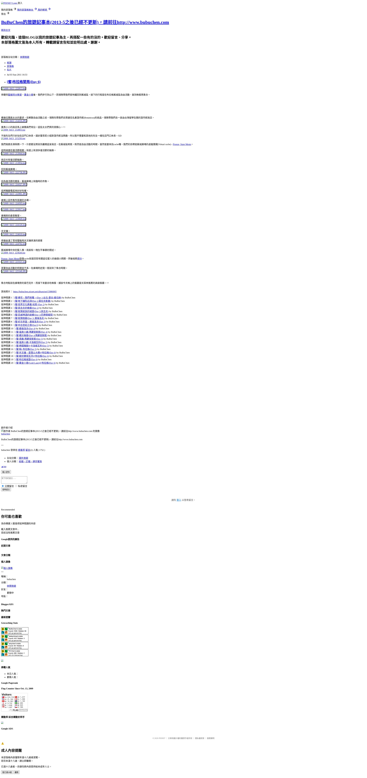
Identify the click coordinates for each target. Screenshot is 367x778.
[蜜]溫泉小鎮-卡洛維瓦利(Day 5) (31, 342)
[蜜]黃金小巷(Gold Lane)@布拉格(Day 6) (35, 363)
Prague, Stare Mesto (182, 144)
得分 (79, 258)
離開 (16, 772)
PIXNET (162, 738)
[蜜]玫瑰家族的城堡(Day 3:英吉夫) (31, 311)
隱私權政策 (199, 738)
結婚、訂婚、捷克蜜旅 (30, 461)
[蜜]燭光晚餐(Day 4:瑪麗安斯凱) (31, 335)
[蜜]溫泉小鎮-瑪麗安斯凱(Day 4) (31, 332)
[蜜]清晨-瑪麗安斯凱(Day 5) (29, 339)
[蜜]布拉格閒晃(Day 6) (24, 82)
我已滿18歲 (7, 772)
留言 (28, 450)
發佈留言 (6, 489)
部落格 (10, 66)
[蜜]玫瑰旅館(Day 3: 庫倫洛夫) (29, 318)
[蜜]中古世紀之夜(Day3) (26, 325)
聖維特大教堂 (15, 95)
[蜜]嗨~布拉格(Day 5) (26, 349)
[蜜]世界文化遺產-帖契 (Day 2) (29, 304)
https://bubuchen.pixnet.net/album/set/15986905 (34, 291)
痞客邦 (21, 450)
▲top (3, 466)
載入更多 (6, 472)
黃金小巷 (28, 95)
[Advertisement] (34, 105)
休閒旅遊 (24, 57)
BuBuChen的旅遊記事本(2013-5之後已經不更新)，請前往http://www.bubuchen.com (85, 22)
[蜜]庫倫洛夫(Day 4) (25, 328)
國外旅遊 (23, 458)
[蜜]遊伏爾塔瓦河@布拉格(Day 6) (32, 356)
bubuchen (5, 434)
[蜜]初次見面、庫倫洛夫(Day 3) (30, 321)
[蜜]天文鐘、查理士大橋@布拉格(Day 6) (35, 352)
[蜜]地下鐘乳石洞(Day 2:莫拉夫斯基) (32, 301)
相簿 (9, 63)
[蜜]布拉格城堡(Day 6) (26, 359)
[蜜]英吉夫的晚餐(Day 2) (26, 308)
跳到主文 (5, 30)
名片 (9, 69)
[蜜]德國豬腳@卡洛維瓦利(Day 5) (32, 346)
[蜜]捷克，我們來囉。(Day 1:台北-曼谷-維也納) (38, 297)
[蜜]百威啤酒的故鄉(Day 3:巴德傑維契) (33, 315)
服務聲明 (210, 738)
